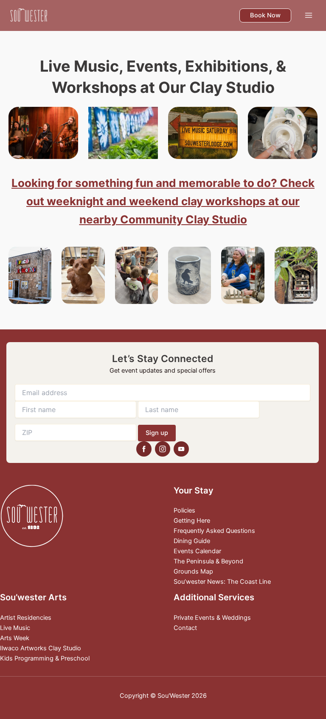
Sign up (157, 433)
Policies (184, 510)
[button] (265, 15)
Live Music (15, 628)
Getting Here (192, 520)
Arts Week (14, 638)
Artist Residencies (25, 617)
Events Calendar (197, 551)
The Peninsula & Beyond (208, 561)
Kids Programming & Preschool (45, 658)
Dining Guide (192, 541)
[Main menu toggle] (309, 15)
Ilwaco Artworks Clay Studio (40, 648)
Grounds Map (193, 571)
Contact (185, 628)
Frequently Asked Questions (214, 531)
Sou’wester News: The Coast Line (222, 581)
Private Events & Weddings (212, 617)
